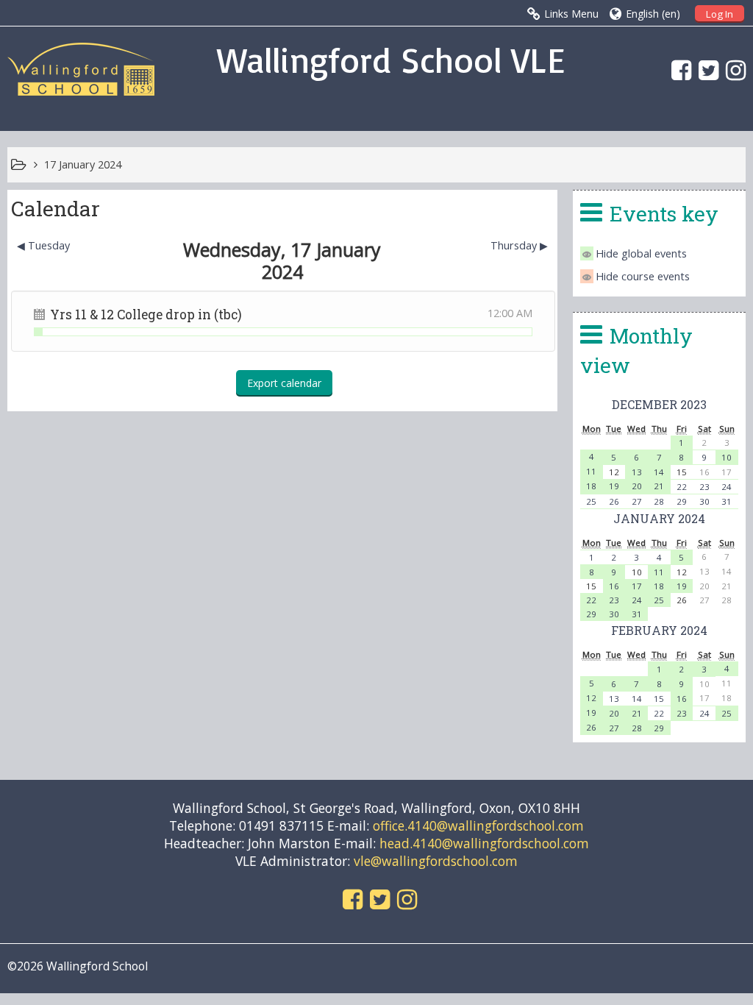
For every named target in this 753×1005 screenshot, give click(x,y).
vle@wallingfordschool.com (436, 861)
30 (704, 501)
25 (591, 501)
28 (659, 501)
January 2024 (659, 518)
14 (659, 471)
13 (637, 471)
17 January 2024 (82, 164)
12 (591, 697)
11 (591, 471)
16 (614, 586)
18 (591, 485)
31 (726, 501)
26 (614, 501)
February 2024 (659, 630)
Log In (719, 14)
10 (726, 457)
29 (682, 501)
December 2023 (659, 404)
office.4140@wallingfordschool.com (478, 825)
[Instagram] (732, 69)
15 (659, 698)
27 (637, 501)
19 (614, 485)
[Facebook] (677, 69)
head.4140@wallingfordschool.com (484, 843)
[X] (704, 69)
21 (659, 485)
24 (726, 486)
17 (637, 586)
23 (704, 486)
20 (637, 485)
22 (682, 486)
